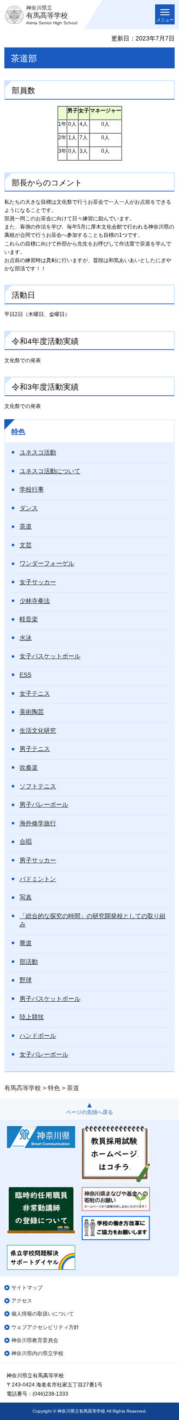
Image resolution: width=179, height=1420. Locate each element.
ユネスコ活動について (50, 471)
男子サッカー (38, 860)
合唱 (26, 841)
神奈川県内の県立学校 (37, 1353)
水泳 (26, 637)
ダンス (29, 508)
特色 (18, 431)
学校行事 (32, 489)
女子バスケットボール (50, 656)
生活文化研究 (38, 730)
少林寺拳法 (35, 600)
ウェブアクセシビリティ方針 (45, 1327)
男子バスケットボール (50, 998)
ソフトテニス (38, 786)
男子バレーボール (44, 804)
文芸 (26, 545)
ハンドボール (38, 1035)
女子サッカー (38, 582)
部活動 (29, 961)
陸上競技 (32, 1016)
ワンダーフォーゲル (47, 563)
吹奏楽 (29, 767)
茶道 (26, 526)
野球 (26, 979)
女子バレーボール (44, 1054)
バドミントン (38, 878)
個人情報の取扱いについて (42, 1314)
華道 (26, 942)
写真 (26, 897)
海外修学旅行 (38, 823)
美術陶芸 (32, 711)
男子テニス (35, 748)
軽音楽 (29, 619)
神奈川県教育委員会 (34, 1340)
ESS (25, 674)
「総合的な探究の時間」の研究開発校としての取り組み (93, 920)
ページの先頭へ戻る (89, 1112)
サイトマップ (27, 1288)
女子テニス (35, 693)
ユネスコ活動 (38, 452)
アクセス (21, 1301)
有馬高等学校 (22, 1087)
